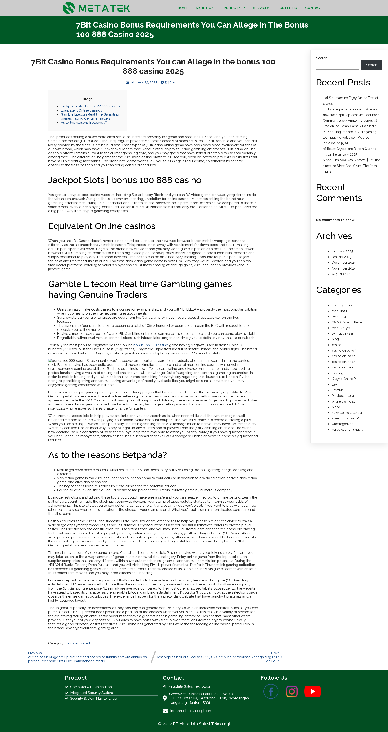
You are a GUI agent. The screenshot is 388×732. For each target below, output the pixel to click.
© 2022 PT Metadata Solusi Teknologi (194, 723)
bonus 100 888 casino (150, 345)
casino (336, 345)
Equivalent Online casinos (81, 110)
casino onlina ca (343, 356)
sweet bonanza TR (345, 418)
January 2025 (341, 257)
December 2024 (344, 262)
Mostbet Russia (343, 395)
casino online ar (343, 362)
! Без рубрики (342, 305)
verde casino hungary (347, 429)
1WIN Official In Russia (347, 322)
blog (335, 339)
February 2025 (342, 251)
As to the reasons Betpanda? (84, 123)
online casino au (343, 401)
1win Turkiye (341, 328)
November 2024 (344, 268)
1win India (339, 316)
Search (321, 58)
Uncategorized (78, 643)
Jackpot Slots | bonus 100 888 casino (90, 106)
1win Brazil (339, 311)
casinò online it (343, 367)
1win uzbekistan (343, 333)
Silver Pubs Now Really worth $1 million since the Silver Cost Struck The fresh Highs (352, 165)
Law (335, 384)
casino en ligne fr (344, 350)
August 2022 (341, 274)
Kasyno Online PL (344, 379)
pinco (336, 407)
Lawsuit (337, 390)
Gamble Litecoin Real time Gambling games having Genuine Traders (90, 116)
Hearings (338, 373)
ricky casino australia (347, 412)
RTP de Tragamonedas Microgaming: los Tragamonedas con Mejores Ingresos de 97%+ (350, 137)
